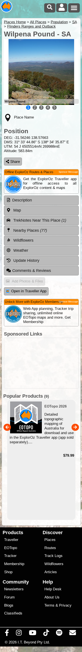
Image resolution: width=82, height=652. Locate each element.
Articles (50, 572)
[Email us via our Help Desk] (73, 634)
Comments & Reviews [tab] (31, 270)
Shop (8, 572)
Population (59, 22)
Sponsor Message (68, 172)
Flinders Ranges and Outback (31, 26)
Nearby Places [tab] (29, 230)
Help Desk (52, 589)
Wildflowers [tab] (22, 240)
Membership (14, 564)
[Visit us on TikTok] (46, 634)
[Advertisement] (41, 363)
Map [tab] (16, 210)
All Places (38, 22)
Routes (50, 548)
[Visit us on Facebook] (7, 634)
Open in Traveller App (28, 291)
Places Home (15, 22)
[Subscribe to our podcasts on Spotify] (59, 634)
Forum (9, 597)
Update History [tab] (25, 260)
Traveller (11, 540)
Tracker (10, 556)
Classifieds (13, 613)
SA (74, 22)
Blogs (8, 605)
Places (50, 540)
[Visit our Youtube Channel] (32, 634)
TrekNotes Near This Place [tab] (39, 220)
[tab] (41, 200)
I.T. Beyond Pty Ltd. (34, 642)
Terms (49, 605)
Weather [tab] (20, 250)
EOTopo (10, 548)
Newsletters (14, 589)
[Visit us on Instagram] (18, 634)
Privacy (65, 605)
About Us (51, 597)
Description (22, 200)
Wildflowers (53, 564)
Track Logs (53, 556)
